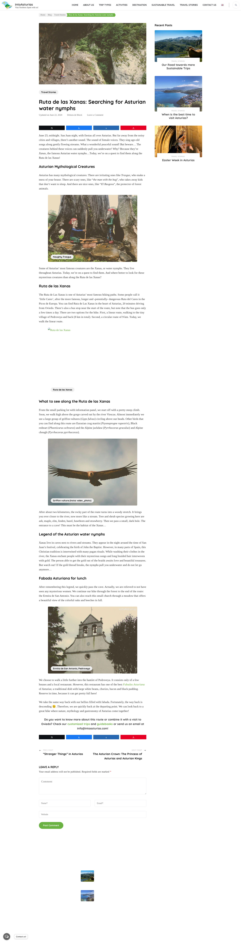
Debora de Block (74, 115)
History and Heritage (133, 914)
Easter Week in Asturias (178, 160)
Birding (126, 880)
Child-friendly (130, 897)
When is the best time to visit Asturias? (178, 116)
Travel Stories (189, 4)
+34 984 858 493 (180, 872)
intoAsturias (24, 4)
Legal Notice (45, 884)
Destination (139, 4)
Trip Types (105, 4)
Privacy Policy (46, 905)
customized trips (79, 724)
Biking (126, 872)
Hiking (126, 905)
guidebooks (105, 724)
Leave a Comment (95, 115)
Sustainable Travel (163, 4)
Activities (121, 4)
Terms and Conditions (50, 913)
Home (75, 4)
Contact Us (209, 4)
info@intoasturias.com (182, 879)
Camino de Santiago (133, 889)
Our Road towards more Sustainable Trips (178, 66)
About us (88, 4)
